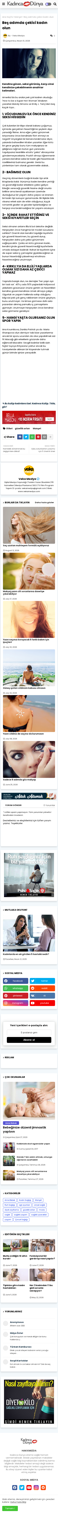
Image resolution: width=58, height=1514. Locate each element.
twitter (44, 980)
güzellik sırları (22, 428)
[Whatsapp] (32, 436)
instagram (17, 1003)
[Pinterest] (38, 436)
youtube (44, 1003)
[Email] (44, 436)
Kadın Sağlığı (25, 1200)
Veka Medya (27, 479)
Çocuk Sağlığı (21, 1219)
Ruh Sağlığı (10, 1205)
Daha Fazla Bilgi (18, 1502)
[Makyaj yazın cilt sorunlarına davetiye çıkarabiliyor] (9, 1175)
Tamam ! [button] (10, 1508)
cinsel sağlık (39, 1205)
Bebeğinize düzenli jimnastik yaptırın (24, 1129)
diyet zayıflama (12, 1210)
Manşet (18, 17)
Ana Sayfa (7, 17)
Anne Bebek (10, 1200)
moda (42, 1210)
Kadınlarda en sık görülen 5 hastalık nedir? (26, 954)
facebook (18, 980)
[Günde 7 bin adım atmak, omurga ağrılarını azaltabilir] (9, 1161)
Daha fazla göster (44, 502)
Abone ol (29, 1039)
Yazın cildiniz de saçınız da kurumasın (23, 734)
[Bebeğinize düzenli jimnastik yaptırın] (29, 1101)
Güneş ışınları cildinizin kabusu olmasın (24, 688)
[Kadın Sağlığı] (29, 933)
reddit (44, 988)
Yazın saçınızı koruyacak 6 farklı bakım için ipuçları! (26, 640)
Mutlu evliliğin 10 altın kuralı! (15, 1257)
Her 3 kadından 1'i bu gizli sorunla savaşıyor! (41, 1288)
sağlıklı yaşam (20, 1214)
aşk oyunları (24, 1205)
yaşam (8, 1219)
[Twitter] (26, 436)
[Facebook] (20, 436)
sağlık (7, 1214)
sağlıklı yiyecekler (39, 1214)
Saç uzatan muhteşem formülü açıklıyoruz (26, 545)
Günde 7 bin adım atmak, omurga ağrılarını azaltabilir (34, 1158)
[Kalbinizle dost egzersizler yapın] (9, 1147)
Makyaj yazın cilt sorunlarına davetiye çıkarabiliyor (23, 592)
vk (44, 995)
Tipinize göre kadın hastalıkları (14, 1286)
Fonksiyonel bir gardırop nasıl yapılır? (42, 1257)
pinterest (17, 995)
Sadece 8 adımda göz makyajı (19, 779)
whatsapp (18, 988)
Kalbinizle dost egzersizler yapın (33, 1143)
